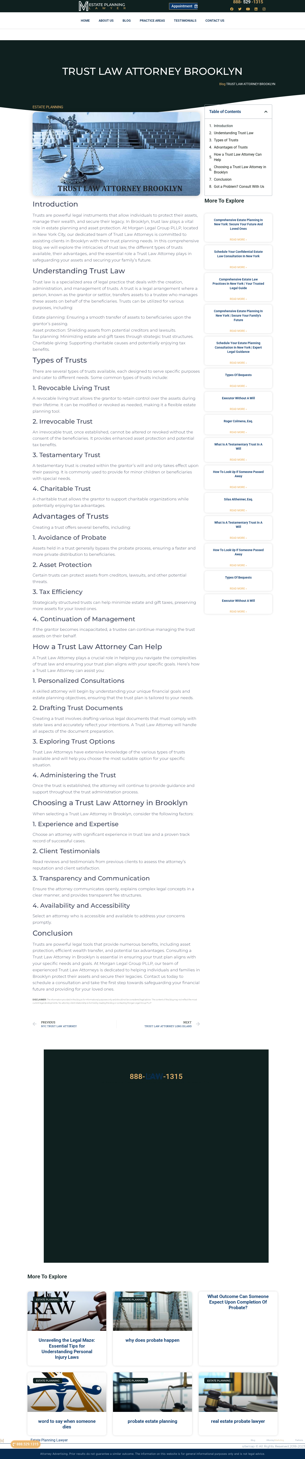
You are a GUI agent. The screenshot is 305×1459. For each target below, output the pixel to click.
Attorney (275, 1440)
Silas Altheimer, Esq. (238, 499)
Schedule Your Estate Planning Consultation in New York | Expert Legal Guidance (238, 347)
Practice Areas (152, 20)
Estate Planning (107, 4)
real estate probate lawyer (238, 1421)
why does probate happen (152, 1340)
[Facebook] (232, 9)
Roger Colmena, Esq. (238, 421)
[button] (265, 111)
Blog (127, 20)
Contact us (214, 20)
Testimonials (185, 20)
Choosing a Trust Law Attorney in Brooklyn (240, 169)
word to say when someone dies (67, 1424)
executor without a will (238, 398)
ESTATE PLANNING (48, 107)
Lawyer (109, 8)
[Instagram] (264, 9)
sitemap (248, 1446)
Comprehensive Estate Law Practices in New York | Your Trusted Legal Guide (238, 284)
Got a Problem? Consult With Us (239, 186)
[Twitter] (240, 9)
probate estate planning (152, 1421)
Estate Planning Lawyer (49, 1440)
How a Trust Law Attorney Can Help (238, 157)
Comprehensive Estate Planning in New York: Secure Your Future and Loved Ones (238, 224)
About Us (106, 20)
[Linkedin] (256, 9)
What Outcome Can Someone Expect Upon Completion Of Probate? (238, 1302)
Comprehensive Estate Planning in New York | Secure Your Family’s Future (238, 315)
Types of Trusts (226, 140)
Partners (299, 1440)
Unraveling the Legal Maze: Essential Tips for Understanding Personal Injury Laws (67, 1349)
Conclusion (223, 179)
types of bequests (238, 375)
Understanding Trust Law (233, 133)
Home (85, 20)
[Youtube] (248, 9)
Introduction (223, 126)
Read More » (238, 239)
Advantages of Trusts (231, 147)
